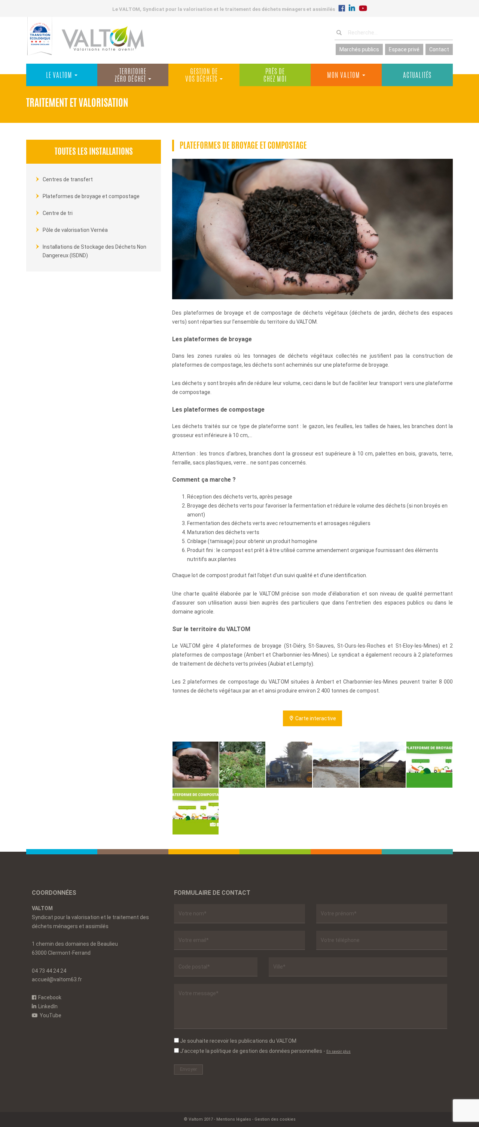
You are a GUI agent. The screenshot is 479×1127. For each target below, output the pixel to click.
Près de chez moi (275, 76)
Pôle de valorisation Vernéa (75, 230)
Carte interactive (315, 718)
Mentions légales (233, 1119)
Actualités (417, 76)
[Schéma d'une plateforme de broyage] (429, 764)
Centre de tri (58, 213)
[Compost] (195, 764)
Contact (439, 49)
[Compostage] (335, 764)
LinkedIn (48, 1006)
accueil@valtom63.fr (57, 979)
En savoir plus (338, 1051)
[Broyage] (289, 764)
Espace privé (404, 49)
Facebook (49, 997)
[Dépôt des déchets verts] (242, 764)
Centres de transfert (68, 179)
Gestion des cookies (275, 1119)
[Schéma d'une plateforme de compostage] (195, 811)
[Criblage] (382, 764)
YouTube (50, 1015)
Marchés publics (359, 49)
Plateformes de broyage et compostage (91, 196)
